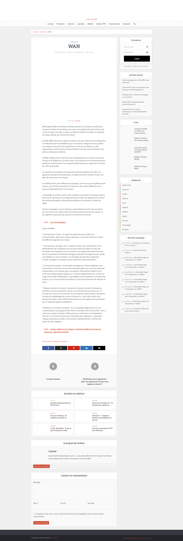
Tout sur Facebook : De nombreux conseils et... (58, 417)
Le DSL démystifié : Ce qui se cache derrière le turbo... (60, 429)
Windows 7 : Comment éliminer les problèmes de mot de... (101, 418)
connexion (47, 341)
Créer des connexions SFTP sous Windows (102, 429)
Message (36, 482)
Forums (149, 538)
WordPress (54, 538)
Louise (91, 52)
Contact (143, 538)
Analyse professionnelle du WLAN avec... (60, 404)
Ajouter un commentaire (75, 52)
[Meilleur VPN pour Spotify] (128, 159)
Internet (71, 24)
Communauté (114, 24)
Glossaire (126, 24)
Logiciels (80, 24)
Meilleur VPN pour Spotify (140, 158)
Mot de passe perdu (141, 66)
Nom (36, 503)
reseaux (64, 341)
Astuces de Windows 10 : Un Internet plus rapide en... (102, 404)
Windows (60, 24)
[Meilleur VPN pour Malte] (128, 168)
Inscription (128, 66)
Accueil (50, 24)
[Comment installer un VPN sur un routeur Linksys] (128, 131)
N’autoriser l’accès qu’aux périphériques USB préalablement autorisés (134, 111)
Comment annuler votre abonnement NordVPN (140, 150)
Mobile (90, 24)
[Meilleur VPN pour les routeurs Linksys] (128, 140)
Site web (91, 503)
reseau (56, 341)
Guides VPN (101, 24)
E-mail (63, 503)
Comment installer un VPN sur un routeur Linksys (140, 131)
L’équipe (137, 538)
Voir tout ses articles (41, 466)
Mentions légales (128, 538)
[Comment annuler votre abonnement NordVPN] (128, 149)
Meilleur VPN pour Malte (140, 167)
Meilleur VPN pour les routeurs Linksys (141, 139)
